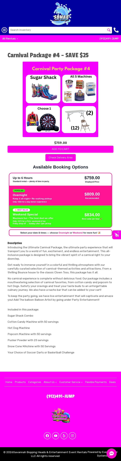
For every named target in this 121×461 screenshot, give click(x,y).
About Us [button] (49, 382)
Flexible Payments (96, 382)
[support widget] (112, 453)
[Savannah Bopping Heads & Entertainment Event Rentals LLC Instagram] (72, 435)
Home (9, 382)
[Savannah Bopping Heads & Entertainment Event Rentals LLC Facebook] (47, 435)
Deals (112, 382)
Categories (34, 382)
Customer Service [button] (70, 382)
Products (20, 382)
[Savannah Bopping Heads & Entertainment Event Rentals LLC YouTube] (55, 435)
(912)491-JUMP (109, 38)
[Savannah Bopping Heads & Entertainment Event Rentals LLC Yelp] (64, 435)
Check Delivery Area (60, 157)
